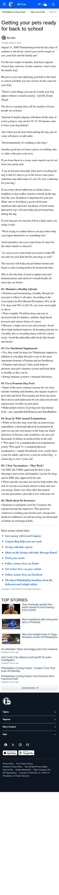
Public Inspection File (42, 770)
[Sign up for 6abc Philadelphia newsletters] (28, 745)
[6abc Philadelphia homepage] (11, 4)
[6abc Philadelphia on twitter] (13, 745)
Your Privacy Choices (24, 764)
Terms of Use (8, 770)
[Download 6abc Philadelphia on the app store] (10, 752)
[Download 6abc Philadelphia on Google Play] (26, 752)
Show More (29, 688)
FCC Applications (10, 773)
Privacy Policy (8, 764)
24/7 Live (21, 4)
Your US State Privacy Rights (36, 767)
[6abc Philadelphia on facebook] (6, 745)
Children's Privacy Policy (12, 767)
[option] (16, 12)
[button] (4, 4)
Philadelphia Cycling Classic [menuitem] (14, 12)
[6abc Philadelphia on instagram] (20, 745)
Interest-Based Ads (23, 770)
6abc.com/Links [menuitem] (38, 12)
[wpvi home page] (7, 701)
